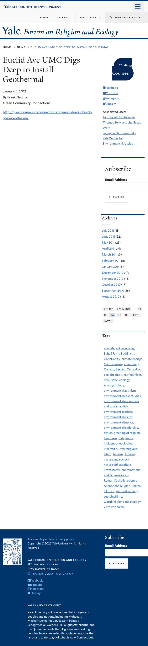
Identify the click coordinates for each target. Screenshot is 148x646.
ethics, (108, 433)
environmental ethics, (118, 412)
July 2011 (108, 230)
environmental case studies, (122, 396)
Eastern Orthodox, (128, 369)
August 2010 (110, 296)
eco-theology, (113, 375)
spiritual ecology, (127, 491)
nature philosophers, (117, 465)
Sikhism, (109, 491)
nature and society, (117, 459)
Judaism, (130, 454)
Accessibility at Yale (41, 539)
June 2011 (108, 236)
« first (108, 308)
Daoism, (109, 369)
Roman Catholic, (115, 480)
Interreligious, (128, 449)
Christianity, (112, 359)
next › (135, 314)
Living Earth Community (119, 133)
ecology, (124, 380)
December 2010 (112, 272)
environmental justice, (119, 422)
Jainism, (118, 454)
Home (7, 47)
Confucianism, (113, 364)
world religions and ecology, (122, 502)
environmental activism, (120, 390)
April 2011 (108, 248)
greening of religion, (127, 433)
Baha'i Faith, (112, 353)
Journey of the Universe (119, 117)
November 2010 (113, 278)
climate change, (132, 359)
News (21, 47)
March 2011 (109, 254)
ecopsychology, (114, 385)
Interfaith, (111, 449)
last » (108, 321)
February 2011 (111, 260)
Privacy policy (65, 539)
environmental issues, (118, 417)
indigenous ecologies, (118, 443)
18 (126, 314)
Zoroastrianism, (114, 507)
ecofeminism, (133, 375)
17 (119, 314)
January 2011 (110, 266)
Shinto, (136, 486)
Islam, (108, 454)
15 (105, 314)
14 (139, 308)
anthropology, (125, 348)
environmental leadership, (121, 427)
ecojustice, (111, 380)
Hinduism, (111, 438)
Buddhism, (128, 353)
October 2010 (111, 284)
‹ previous (123, 308)
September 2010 (113, 290)
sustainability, (113, 496)
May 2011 (108, 242)
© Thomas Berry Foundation (51, 573)
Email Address (116, 180)
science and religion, (117, 486)
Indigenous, (126, 438)
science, (132, 480)
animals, (109, 348)
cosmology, (132, 364)
